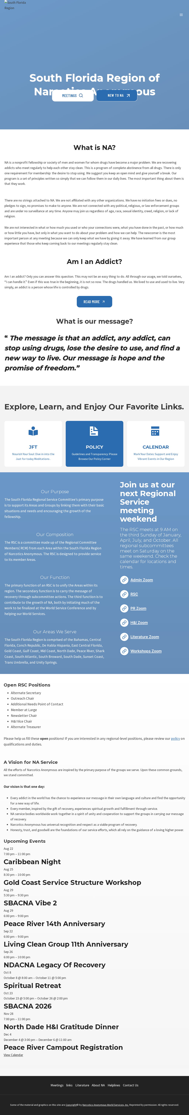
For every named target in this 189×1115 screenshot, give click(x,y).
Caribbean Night (32, 862)
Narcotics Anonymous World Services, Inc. (106, 1104)
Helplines (114, 1085)
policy (175, 738)
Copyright (71, 1104)
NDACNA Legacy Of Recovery (55, 965)
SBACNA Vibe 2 (30, 903)
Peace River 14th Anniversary (54, 924)
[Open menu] (181, 15)
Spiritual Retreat (32, 986)
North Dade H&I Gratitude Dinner (61, 1027)
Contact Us (130, 1085)
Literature (82, 1085)
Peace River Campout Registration (63, 1047)
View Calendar (13, 1055)
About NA (98, 1085)
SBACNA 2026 (27, 1006)
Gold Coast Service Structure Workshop (72, 882)
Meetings (57, 1085)
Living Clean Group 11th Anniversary (66, 944)
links (69, 1085)
